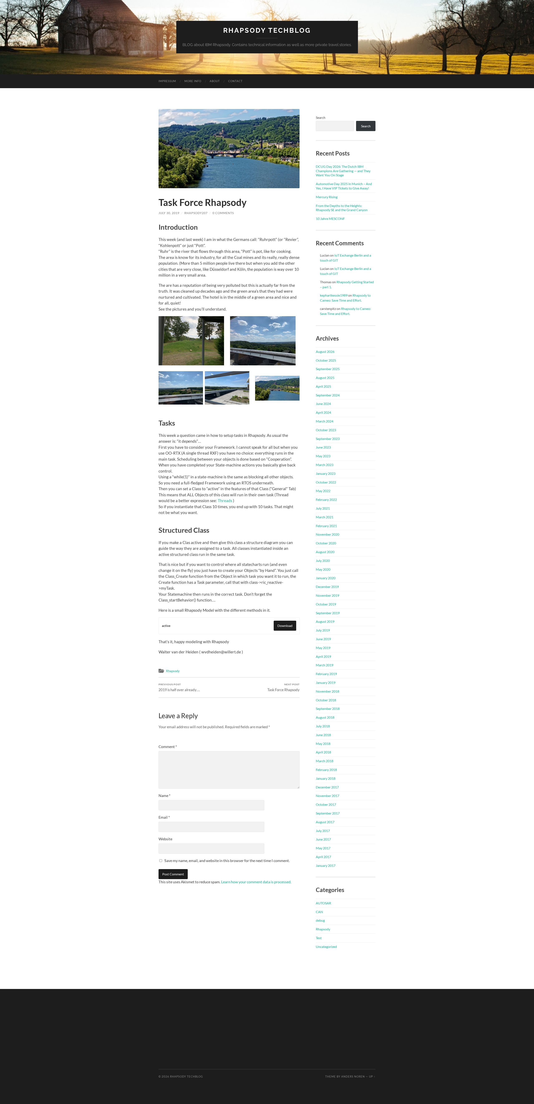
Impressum (167, 81)
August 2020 (325, 552)
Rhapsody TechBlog (267, 30)
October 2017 (326, 804)
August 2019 (325, 621)
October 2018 (326, 700)
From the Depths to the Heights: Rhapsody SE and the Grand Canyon (342, 208)
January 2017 (325, 865)
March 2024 (324, 421)
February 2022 (326, 499)
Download (284, 626)
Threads (225, 500)
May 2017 (323, 848)
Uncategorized (326, 947)
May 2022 (323, 491)
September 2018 (328, 709)
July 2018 (323, 726)
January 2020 (325, 578)
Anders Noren (353, 1076)
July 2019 (323, 630)
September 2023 (328, 439)
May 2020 (323, 569)
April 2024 (323, 412)
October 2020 (326, 543)
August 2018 (325, 717)
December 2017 (327, 787)
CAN (319, 912)
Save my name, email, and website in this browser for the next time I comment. (227, 860)
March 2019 (324, 665)
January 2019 (325, 682)
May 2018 (323, 744)
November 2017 (327, 796)
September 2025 (328, 369)
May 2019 (323, 648)
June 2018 (323, 735)
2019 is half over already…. (179, 687)
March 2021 (324, 517)
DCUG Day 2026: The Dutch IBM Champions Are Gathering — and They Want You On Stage (343, 170)
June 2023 (323, 447)
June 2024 (323, 404)
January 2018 (325, 778)
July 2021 (323, 508)
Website (165, 839)
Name (164, 795)
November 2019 (327, 595)
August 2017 (325, 822)
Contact (235, 81)
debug (320, 920)
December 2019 (327, 587)
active (166, 626)
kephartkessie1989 (334, 295)
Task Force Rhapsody (283, 687)
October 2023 (326, 430)
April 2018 (323, 752)
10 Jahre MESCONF (330, 219)
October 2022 (326, 482)
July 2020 (323, 561)
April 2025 (323, 386)
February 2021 (326, 526)
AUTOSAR (323, 903)
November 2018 (327, 691)
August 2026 (325, 351)
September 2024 (328, 395)
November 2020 (327, 534)
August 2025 (325, 378)
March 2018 (324, 761)
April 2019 (323, 656)
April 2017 (323, 857)
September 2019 (328, 613)
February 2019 (326, 674)
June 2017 (323, 839)
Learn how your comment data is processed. (256, 882)
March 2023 (324, 465)
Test (319, 938)
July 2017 (323, 831)
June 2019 (323, 639)
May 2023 (323, 456)
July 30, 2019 (169, 213)
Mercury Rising (327, 197)
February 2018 (326, 770)
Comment (168, 746)
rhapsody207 (196, 213)
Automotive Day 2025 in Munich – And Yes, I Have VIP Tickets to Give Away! (344, 186)
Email (164, 817)
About (215, 81)
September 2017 (328, 813)
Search (320, 117)
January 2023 (325, 473)
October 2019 (326, 604)
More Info (192, 81)
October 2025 (326, 360)
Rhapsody (173, 671)
